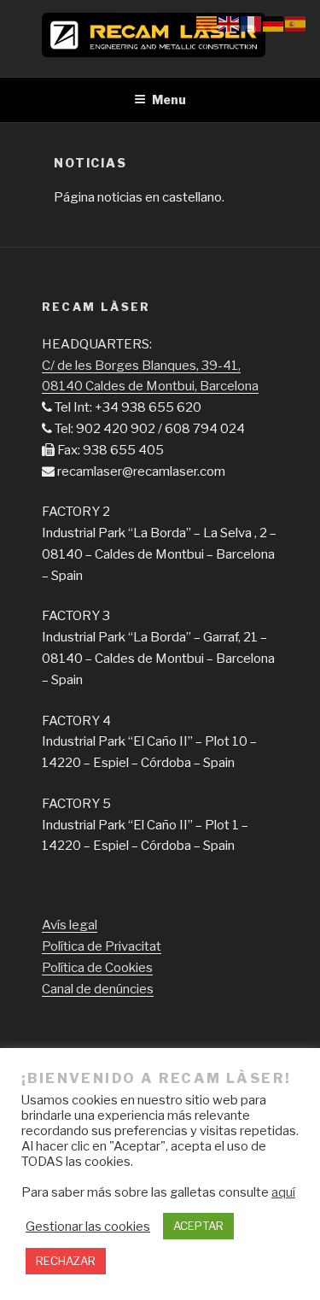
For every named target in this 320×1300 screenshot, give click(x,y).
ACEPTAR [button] (198, 1226)
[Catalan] (207, 23)
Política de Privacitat (101, 946)
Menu (169, 99)
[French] (252, 23)
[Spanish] (296, 23)
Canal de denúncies (98, 989)
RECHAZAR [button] (66, 1261)
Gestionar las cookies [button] (88, 1226)
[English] (229, 23)
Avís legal (69, 925)
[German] (274, 23)
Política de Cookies (97, 967)
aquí (283, 1192)
